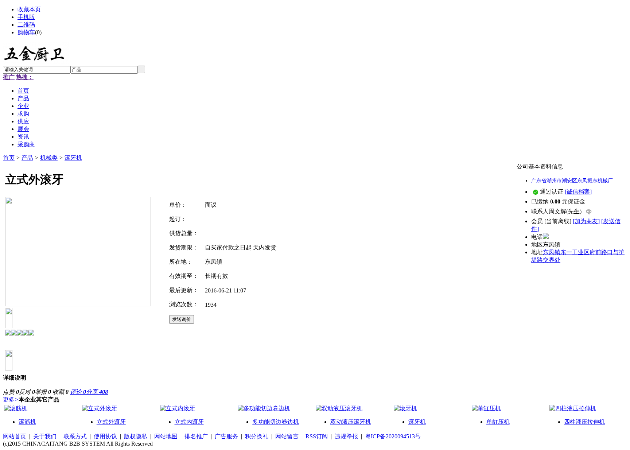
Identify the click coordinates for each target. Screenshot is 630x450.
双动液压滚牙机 (350, 422)
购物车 (26, 32)
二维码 (26, 25)
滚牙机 (73, 158)
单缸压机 (498, 422)
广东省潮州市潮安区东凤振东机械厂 (572, 180)
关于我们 (45, 436)
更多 (11, 399)
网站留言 (287, 436)
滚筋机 (27, 422)
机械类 (49, 158)
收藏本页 (29, 9)
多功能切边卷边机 (275, 422)
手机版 (26, 17)
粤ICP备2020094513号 (393, 436)
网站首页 (14, 436)
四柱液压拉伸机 (584, 422)
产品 (27, 158)
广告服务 (226, 436)
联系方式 (75, 436)
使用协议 (105, 436)
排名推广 (196, 436)
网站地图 (166, 436)
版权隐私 (135, 436)
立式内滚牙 (189, 422)
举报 (43, 392)
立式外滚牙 (111, 422)
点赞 (11, 392)
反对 (27, 392)
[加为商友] (586, 221)
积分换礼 (256, 436)
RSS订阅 (317, 436)
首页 (9, 158)
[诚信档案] (578, 192)
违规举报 (346, 436)
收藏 (60, 392)
